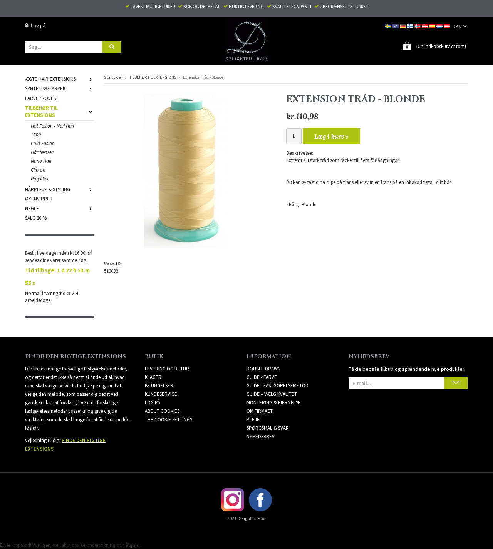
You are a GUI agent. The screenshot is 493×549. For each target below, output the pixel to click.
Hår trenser (42, 152)
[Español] (432, 25)
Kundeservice (161, 394)
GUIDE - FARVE (261, 377)
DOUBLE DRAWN (263, 368)
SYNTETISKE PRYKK (45, 88)
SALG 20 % (36, 218)
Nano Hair (41, 161)
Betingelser (159, 385)
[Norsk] (418, 25)
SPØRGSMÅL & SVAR (267, 428)
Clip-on (38, 170)
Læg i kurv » (331, 136)
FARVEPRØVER (41, 98)
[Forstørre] (186, 170)
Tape (36, 134)
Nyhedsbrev (260, 436)
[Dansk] (425, 25)
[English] (396, 25)
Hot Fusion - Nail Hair (52, 126)
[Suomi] (410, 25)
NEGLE (32, 208)
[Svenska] (388, 25)
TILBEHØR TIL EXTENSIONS (41, 111)
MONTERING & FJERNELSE (273, 402)
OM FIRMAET (259, 411)
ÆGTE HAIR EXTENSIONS (50, 79)
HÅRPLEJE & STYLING (47, 189)
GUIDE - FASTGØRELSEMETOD (277, 385)
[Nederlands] (440, 25)
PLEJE (253, 419)
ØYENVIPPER (39, 198)
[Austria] (447, 25)
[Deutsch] (403, 25)
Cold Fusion (43, 143)
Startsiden (113, 77)
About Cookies (162, 411)
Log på (38, 25)
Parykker (40, 178)
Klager (153, 377)
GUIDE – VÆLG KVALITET (271, 394)
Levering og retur (167, 368)
